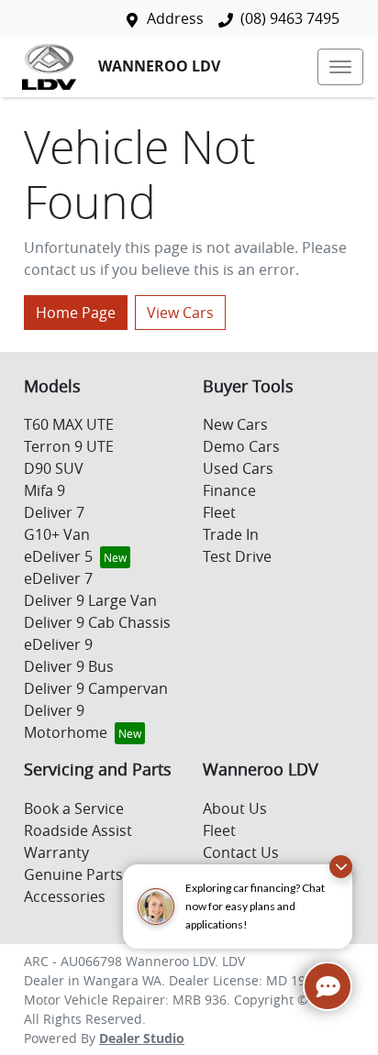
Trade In (231, 534)
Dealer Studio (141, 1038)
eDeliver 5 (58, 556)
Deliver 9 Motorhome (65, 721)
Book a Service (74, 808)
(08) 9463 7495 (289, 18)
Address (175, 18)
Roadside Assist (78, 830)
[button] (340, 67)
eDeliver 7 (58, 578)
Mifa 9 (44, 490)
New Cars (235, 424)
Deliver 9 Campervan (96, 688)
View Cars (180, 312)
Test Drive (237, 556)
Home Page (76, 312)
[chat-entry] (327, 986)
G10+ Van (57, 534)
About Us (235, 808)
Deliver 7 (54, 512)
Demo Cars (241, 446)
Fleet (219, 512)
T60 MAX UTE (69, 424)
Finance (229, 490)
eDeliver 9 (58, 644)
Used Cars (238, 468)
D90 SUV (53, 468)
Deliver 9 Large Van (90, 600)
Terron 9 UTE (69, 446)
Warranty (56, 852)
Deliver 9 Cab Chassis (97, 622)
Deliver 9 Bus (69, 666)
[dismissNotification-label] (340, 866)
